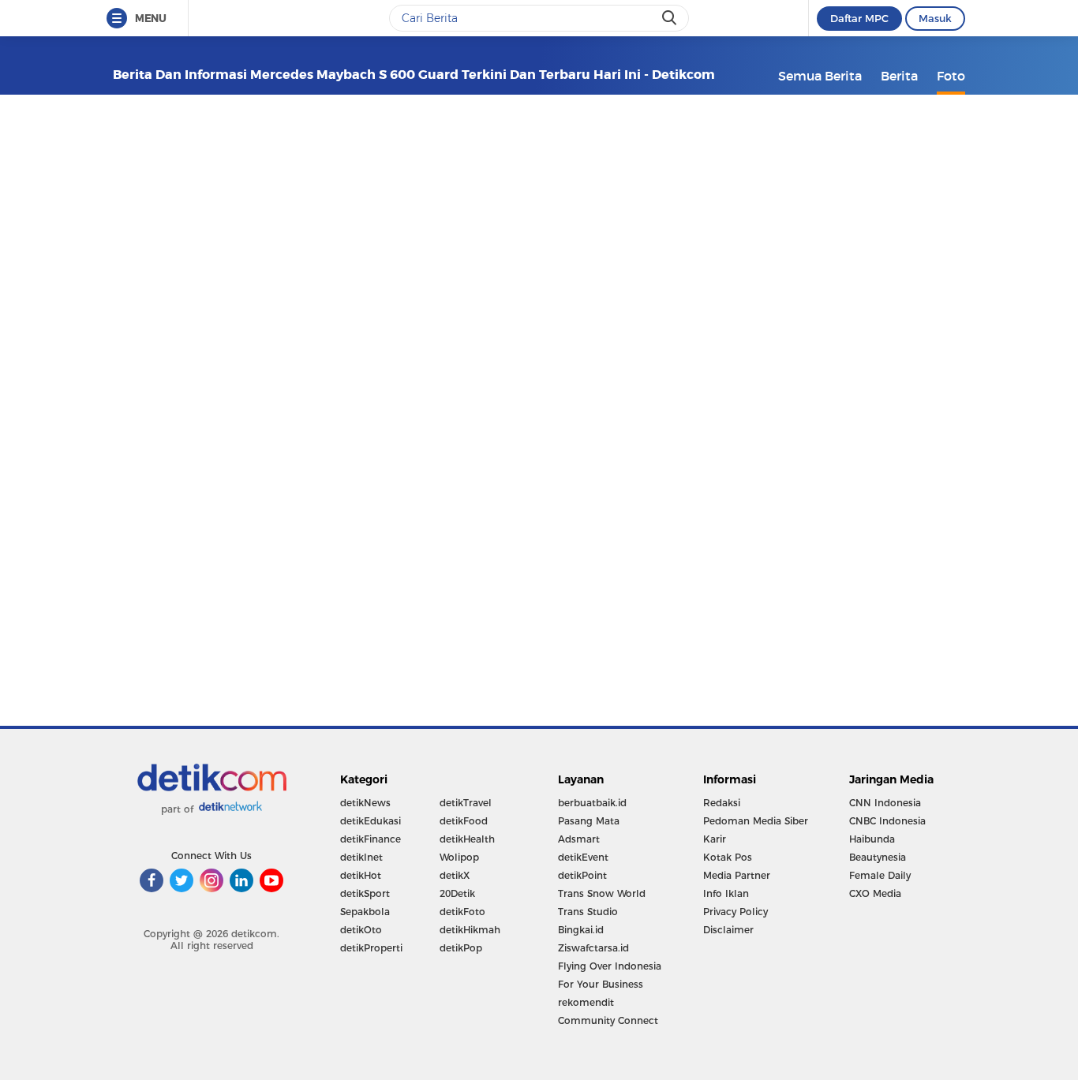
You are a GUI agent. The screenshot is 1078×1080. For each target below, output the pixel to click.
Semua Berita (820, 76)
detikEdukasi (370, 821)
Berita (899, 76)
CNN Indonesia (885, 803)
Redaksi (721, 803)
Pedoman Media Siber (755, 821)
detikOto (361, 930)
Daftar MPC (859, 18)
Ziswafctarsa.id (593, 948)
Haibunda (872, 839)
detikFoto (462, 911)
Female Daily (880, 875)
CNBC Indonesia (887, 821)
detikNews (365, 803)
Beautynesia (877, 857)
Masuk (935, 18)
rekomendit (586, 1002)
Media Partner (736, 875)
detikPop (461, 948)
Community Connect (608, 1020)
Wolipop (459, 857)
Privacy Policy (735, 911)
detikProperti (371, 948)
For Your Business (600, 984)
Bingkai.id (581, 930)
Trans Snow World (602, 893)
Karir (714, 839)
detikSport (365, 893)
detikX (455, 875)
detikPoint (582, 875)
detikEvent (583, 857)
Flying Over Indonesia (609, 966)
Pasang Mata (588, 821)
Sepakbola (365, 911)
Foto (951, 76)
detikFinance (370, 839)
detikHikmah (470, 930)
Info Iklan (726, 893)
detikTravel (466, 803)
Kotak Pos (727, 857)
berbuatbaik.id (592, 803)
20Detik (457, 893)
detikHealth (467, 839)
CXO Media (875, 893)
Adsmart (579, 839)
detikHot (360, 875)
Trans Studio (588, 911)
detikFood (464, 821)
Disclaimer (728, 930)
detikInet (361, 857)
